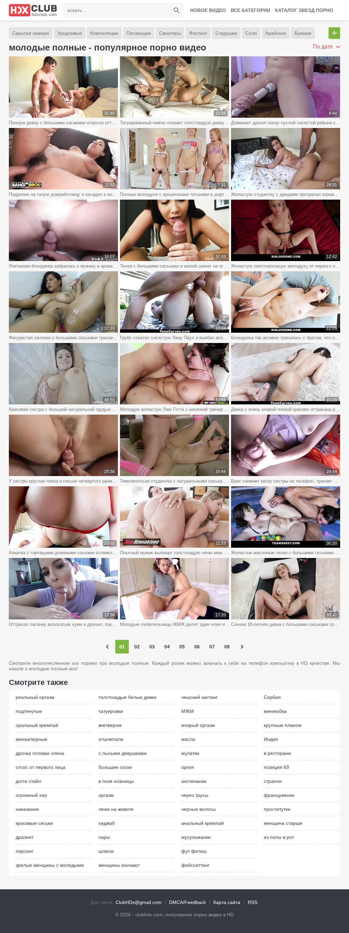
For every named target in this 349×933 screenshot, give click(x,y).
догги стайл (28, 781)
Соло (251, 33)
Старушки (226, 33)
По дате (323, 46)
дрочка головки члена (40, 753)
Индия (271, 739)
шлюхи (106, 851)
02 (137, 646)
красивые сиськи (34, 823)
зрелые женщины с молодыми (50, 865)
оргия (187, 767)
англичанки (194, 781)
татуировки (110, 711)
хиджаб (106, 823)
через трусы (194, 795)
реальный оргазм (35, 697)
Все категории (250, 10)
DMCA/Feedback (187, 902)
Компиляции (104, 33)
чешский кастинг (199, 697)
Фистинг (198, 33)
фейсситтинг (195, 865)
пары (104, 837)
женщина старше (283, 823)
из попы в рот (279, 837)
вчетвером (110, 725)
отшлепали (110, 739)
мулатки (190, 753)
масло (188, 739)
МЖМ (187, 711)
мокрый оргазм (198, 725)
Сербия (272, 697)
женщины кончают (119, 865)
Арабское (275, 33)
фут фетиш (194, 851)
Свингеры (170, 33)
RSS (252, 902)
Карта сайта (226, 902)
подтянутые (29, 711)
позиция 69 (276, 767)
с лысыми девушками (122, 753)
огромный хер (31, 795)
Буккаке (303, 33)
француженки (279, 795)
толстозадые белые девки (127, 697)
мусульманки (196, 837)
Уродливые (69, 33)
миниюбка (275, 711)
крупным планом (283, 725)
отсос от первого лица (40, 767)
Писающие (138, 33)
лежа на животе (116, 809)
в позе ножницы (116, 781)
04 (167, 646)
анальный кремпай (202, 823)
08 (227, 646)
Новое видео (208, 10)
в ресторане (277, 753)
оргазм (106, 795)
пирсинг (24, 851)
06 (197, 646)
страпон (273, 781)
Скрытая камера (30, 33)
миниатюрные (31, 739)
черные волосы (198, 809)
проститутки (277, 809)
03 (152, 646)
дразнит (24, 837)
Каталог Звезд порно (304, 10)
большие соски (115, 767)
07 (212, 646)
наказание (27, 809)
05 (182, 646)
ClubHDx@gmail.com (139, 902)
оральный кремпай (37, 725)
